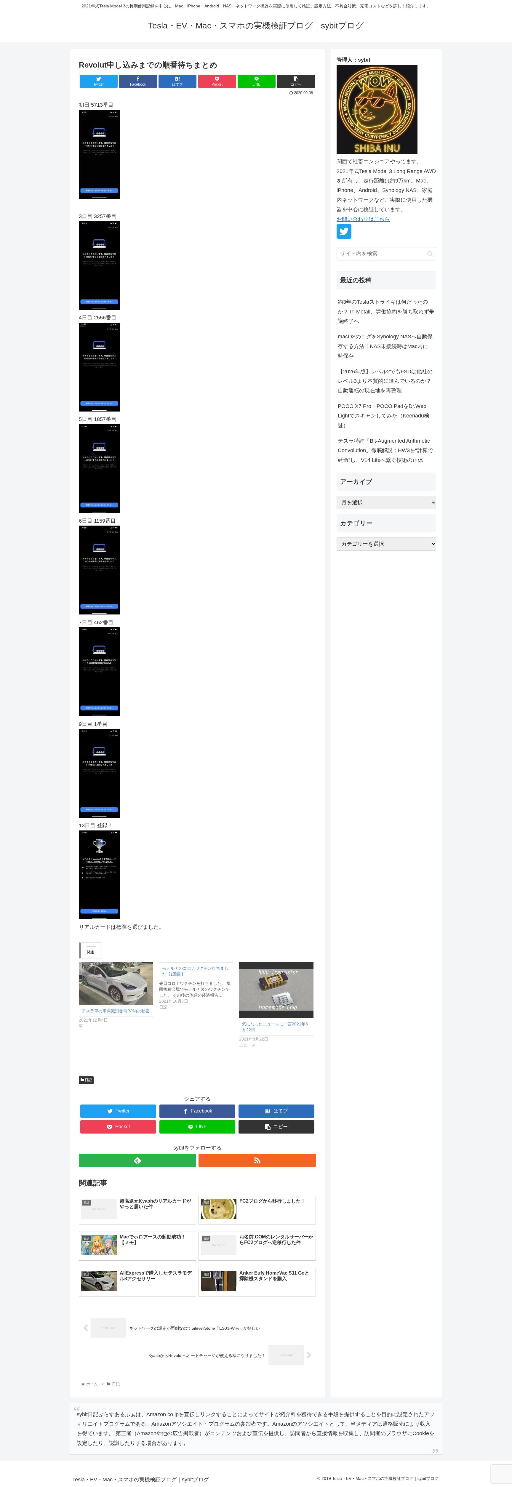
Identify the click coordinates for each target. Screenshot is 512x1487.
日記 (88, 1080)
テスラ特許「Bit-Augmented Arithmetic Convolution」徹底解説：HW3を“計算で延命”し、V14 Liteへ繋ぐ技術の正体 (385, 450)
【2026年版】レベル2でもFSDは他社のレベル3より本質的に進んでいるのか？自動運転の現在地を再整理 (385, 381)
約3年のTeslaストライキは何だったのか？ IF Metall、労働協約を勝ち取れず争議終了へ (386, 311)
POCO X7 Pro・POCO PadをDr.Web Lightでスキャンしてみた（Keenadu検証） (383, 415)
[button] (430, 253)
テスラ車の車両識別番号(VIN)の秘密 (116, 1011)
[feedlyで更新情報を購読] (137, 1160)
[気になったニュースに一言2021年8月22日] (276, 990)
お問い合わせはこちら (363, 219)
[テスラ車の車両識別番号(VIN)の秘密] (116, 983)
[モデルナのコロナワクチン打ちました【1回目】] (199, 986)
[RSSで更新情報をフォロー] (257, 1160)
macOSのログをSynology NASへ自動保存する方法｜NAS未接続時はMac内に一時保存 (385, 346)
